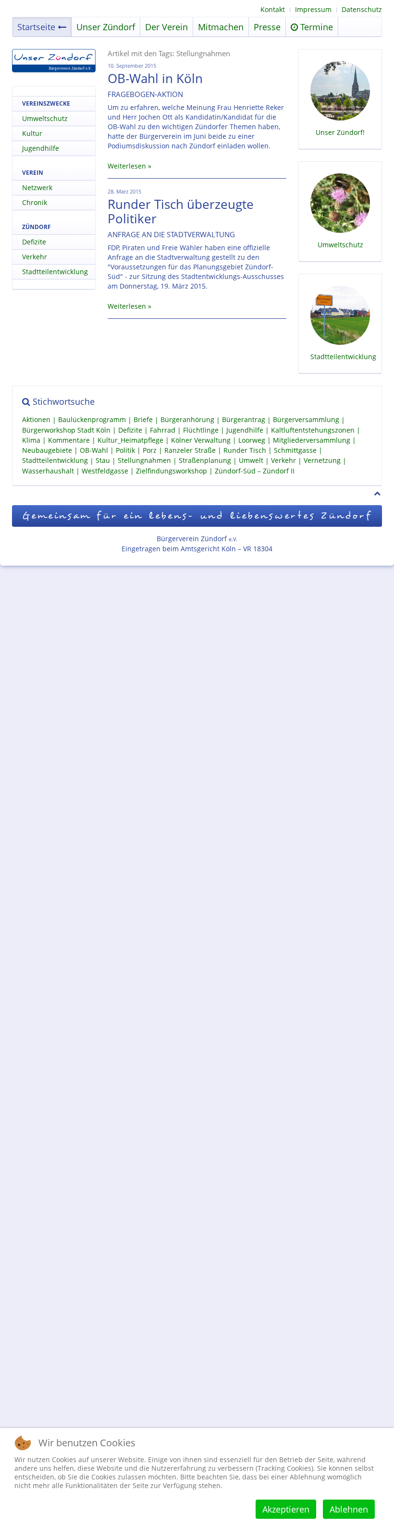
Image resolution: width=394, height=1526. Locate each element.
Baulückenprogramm (92, 419)
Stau (103, 460)
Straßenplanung (205, 460)
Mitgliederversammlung (311, 440)
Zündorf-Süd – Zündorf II (255, 470)
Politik (125, 450)
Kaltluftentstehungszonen (313, 430)
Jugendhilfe (40, 148)
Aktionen (36, 419)
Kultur (32, 133)
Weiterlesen (127, 165)
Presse (267, 27)
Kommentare (69, 440)
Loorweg (251, 440)
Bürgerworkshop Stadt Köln (66, 430)
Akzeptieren (285, 1509)
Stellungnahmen (144, 460)
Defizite (34, 241)
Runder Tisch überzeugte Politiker (181, 211)
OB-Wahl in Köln (155, 78)
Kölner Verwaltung (201, 440)
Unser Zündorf (105, 27)
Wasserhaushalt (48, 470)
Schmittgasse (295, 450)
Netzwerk (37, 187)
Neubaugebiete (47, 450)
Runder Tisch (244, 450)
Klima (31, 440)
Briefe (143, 419)
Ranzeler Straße (190, 450)
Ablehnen (349, 1509)
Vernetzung (322, 460)
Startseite (36, 27)
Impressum (313, 9)
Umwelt (251, 460)
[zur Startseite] (54, 60)
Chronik (34, 202)
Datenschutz (362, 9)
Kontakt (272, 9)
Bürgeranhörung (187, 419)
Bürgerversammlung (306, 419)
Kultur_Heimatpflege (130, 440)
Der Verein (166, 27)
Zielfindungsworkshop (171, 470)
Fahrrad (162, 430)
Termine (315, 27)
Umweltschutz (45, 118)
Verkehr (34, 256)
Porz (150, 450)
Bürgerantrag (243, 419)
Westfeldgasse (105, 470)
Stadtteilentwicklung (55, 271)
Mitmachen (221, 27)
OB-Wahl (94, 450)
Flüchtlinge (201, 430)
